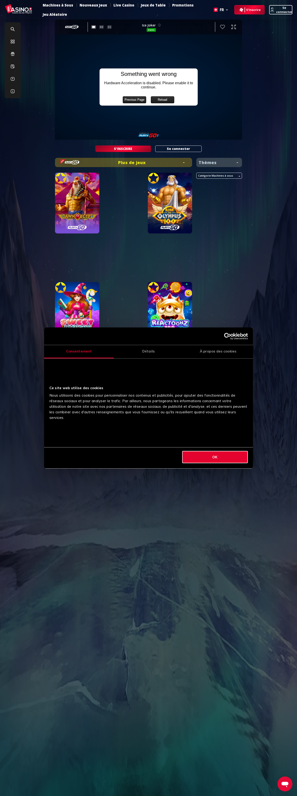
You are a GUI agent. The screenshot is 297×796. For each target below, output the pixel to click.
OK (214, 457)
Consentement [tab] (79, 351)
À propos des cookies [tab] (218, 351)
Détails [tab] (148, 351)
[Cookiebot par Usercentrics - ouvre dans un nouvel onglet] (227, 336)
